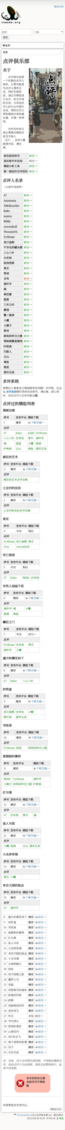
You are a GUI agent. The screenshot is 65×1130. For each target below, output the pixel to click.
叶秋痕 (8, 448)
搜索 (5, 37)
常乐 (30, 438)
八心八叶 (9, 438)
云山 (18, 448)
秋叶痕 (8, 717)
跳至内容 (59, 6)
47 (5, 433)
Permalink (23, 1115)
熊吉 (19, 748)
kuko (19, 433)
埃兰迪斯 (21, 541)
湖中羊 (40, 438)
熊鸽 (38, 443)
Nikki (26, 578)
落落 (18, 443)
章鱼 (30, 448)
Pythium (41, 433)
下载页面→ (37, 422)
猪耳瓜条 (41, 448)
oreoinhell (23, 546)
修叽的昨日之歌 (37, 748)
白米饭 (20, 438)
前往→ (33, 156)
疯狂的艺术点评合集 (16, 479)
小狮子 (8, 784)
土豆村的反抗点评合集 (17, 510)
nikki (31, 433)
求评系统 (11, 392)
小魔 (30, 443)
